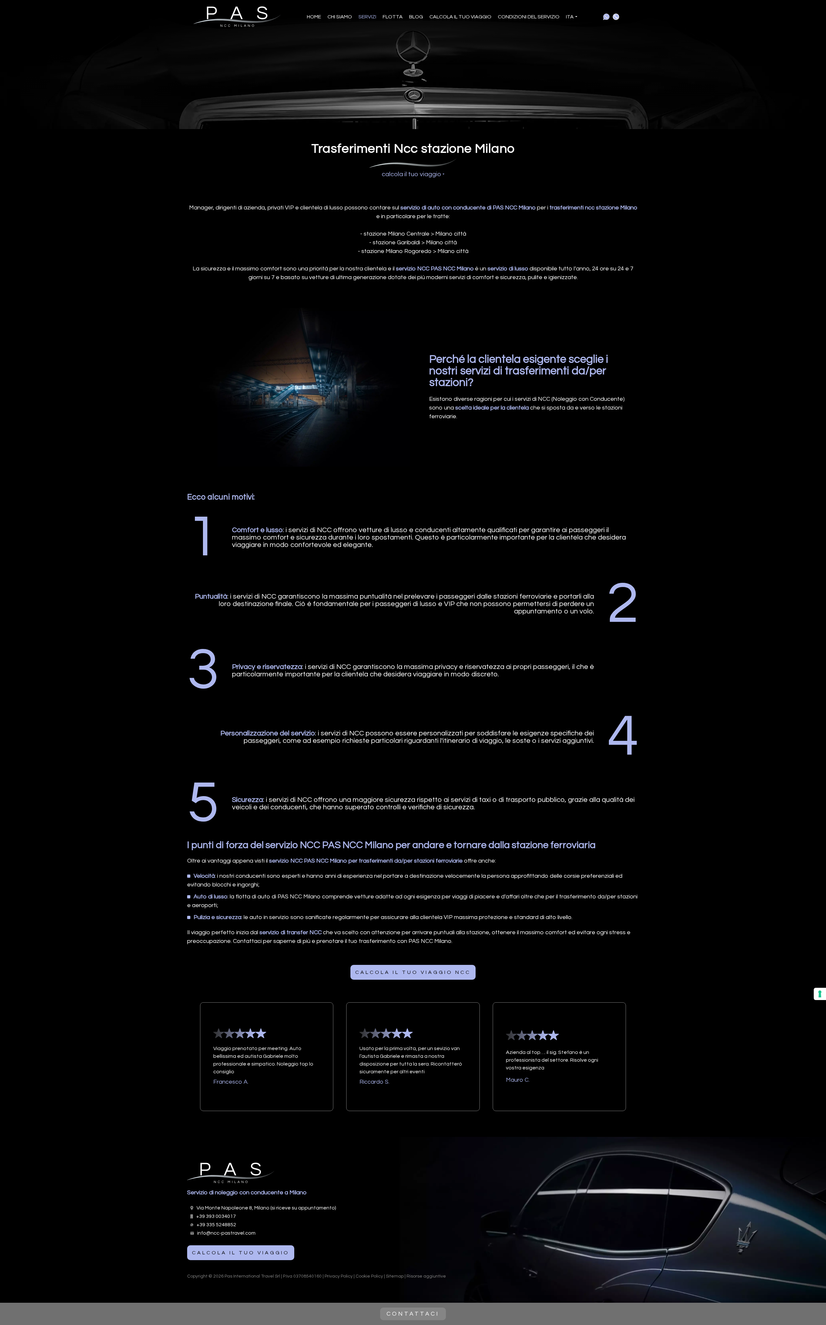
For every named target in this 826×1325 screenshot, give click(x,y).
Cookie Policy (369, 1276)
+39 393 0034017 (216, 1216)
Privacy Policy (339, 1276)
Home (314, 16)
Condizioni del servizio (528, 16)
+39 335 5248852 (216, 1224)
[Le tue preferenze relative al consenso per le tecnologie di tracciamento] (820, 994)
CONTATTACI (413, 1314)
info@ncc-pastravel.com (226, 1233)
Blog (416, 16)
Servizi (367, 16)
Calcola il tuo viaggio (460, 16)
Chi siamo (339, 16)
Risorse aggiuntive (426, 1276)
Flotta (393, 16)
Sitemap (395, 1276)
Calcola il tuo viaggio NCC (413, 972)
